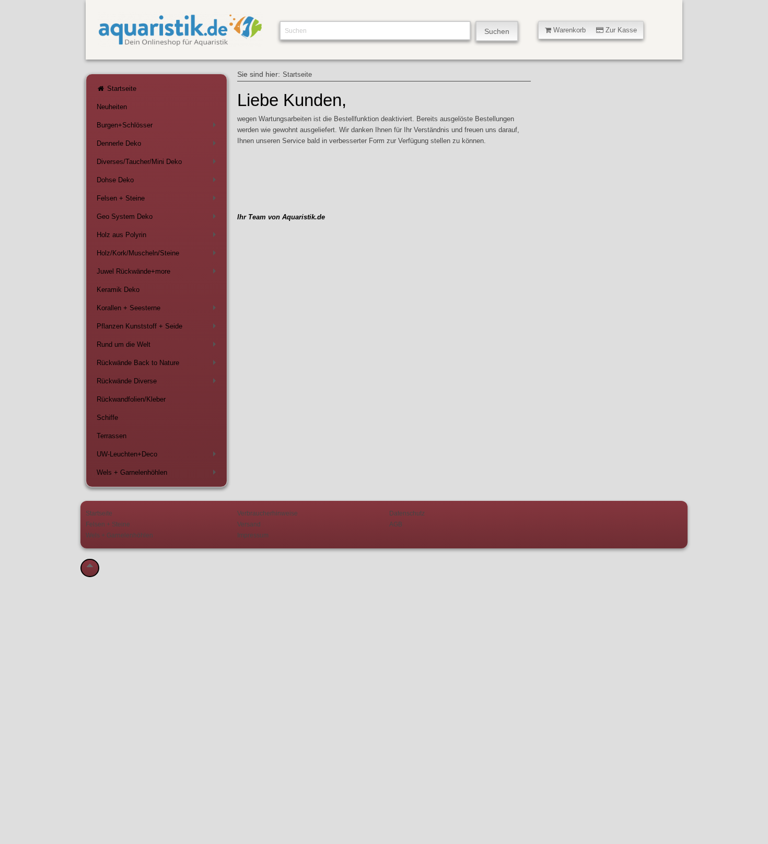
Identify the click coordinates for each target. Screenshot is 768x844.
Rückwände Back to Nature (158, 365)
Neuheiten (112, 107)
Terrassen (111, 436)
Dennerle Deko (158, 145)
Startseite (120, 88)
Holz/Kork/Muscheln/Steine (158, 255)
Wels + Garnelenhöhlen (158, 474)
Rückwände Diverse (158, 383)
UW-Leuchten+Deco (158, 456)
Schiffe (107, 417)
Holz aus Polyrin (158, 237)
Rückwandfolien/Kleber (131, 399)
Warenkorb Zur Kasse (594, 30)
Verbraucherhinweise (267, 513)
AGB (395, 524)
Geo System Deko (158, 219)
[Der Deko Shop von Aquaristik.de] (180, 42)
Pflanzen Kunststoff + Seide (158, 328)
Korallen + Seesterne (158, 310)
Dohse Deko (158, 182)
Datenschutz (407, 513)
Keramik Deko (118, 290)
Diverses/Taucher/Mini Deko (158, 164)
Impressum (253, 535)
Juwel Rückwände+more (158, 273)
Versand (249, 524)
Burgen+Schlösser (158, 127)
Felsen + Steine (158, 200)
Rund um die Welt (158, 347)
